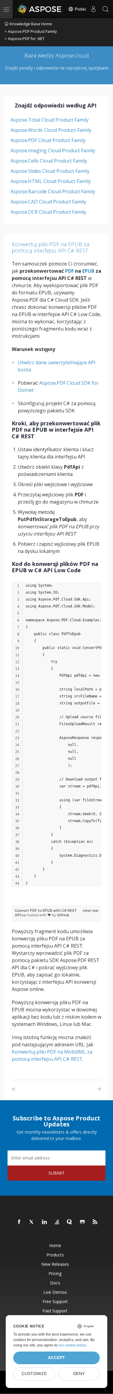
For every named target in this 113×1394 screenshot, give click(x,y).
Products (55, 1255)
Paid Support (54, 1311)
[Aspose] (39, 9)
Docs (55, 1283)
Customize (34, 1373)
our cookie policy (72, 1345)
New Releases (55, 1264)
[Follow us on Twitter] (32, 1222)
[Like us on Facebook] (19, 1222)
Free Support (55, 1301)
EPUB (88, 271)
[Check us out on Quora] (70, 1222)
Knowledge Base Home (31, 23)
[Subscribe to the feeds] (95, 1222)
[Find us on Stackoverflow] (57, 1222)
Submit (57, 1173)
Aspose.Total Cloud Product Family (50, 119)
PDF (69, 271)
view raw (90, 910)
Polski (80, 9)
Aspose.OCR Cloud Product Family (48, 212)
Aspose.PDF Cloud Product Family (48, 140)
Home (55, 1245)
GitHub (63, 915)
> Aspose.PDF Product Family (31, 31)
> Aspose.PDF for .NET (25, 38)
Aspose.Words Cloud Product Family (51, 130)
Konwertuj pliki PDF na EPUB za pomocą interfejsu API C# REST (50, 247)
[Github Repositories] (82, 1222)
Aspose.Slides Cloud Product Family (50, 171)
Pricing (55, 1273)
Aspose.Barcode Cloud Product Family (53, 191)
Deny (79, 1373)
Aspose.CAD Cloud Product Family (48, 201)
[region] (56, 737)
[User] (93, 9)
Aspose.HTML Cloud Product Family (51, 181)
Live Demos (55, 1292)
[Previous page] (15, 1089)
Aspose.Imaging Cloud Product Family (53, 150)
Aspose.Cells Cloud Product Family (49, 160)
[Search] (105, 9)
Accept (56, 1357)
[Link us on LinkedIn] (45, 1222)
